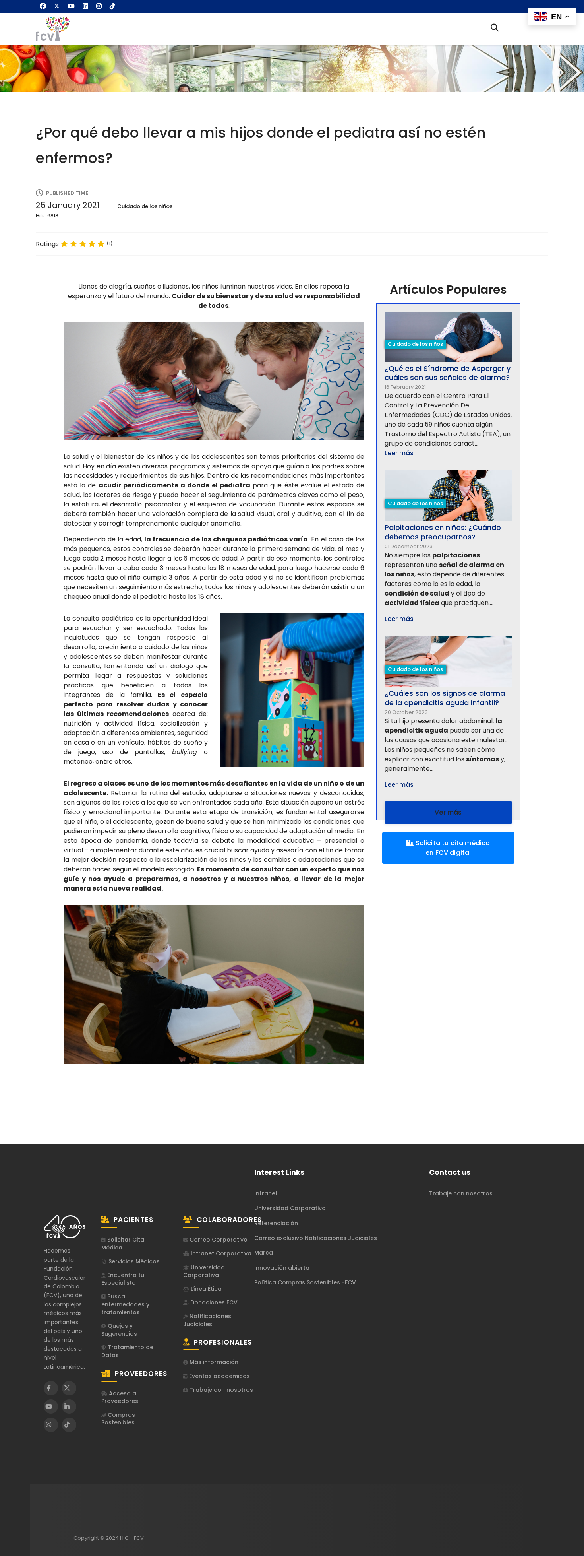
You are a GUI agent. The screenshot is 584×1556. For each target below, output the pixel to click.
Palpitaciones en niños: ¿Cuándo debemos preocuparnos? (443, 531)
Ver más (448, 812)
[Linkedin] (85, 6)
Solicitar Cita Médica (122, 1243)
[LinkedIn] (69, 1406)
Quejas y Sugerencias (119, 1330)
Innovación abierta (281, 1268)
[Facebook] (43, 6)
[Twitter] (57, 6)
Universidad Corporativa (204, 1271)
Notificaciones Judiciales (207, 1320)
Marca (263, 1253)
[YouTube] (51, 1406)
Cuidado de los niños (144, 206)
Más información (213, 1362)
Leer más (399, 453)
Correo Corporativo (218, 1240)
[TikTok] (69, 1425)
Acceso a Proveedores (119, 1397)
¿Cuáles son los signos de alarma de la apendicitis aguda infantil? (445, 697)
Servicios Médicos (133, 1261)
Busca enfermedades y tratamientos (125, 1304)
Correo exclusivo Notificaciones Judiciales (315, 1238)
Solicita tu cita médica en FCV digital (452, 847)
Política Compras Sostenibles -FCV (305, 1282)
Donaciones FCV (213, 1302)
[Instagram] (99, 6)
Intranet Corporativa (220, 1253)
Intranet (266, 1193)
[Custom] (112, 6)
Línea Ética (205, 1289)
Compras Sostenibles (118, 1419)
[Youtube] (71, 6)
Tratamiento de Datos (127, 1351)
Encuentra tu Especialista (122, 1279)
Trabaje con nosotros (220, 1390)
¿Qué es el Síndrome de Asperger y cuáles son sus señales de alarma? (448, 372)
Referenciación (276, 1223)
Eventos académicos (219, 1376)
